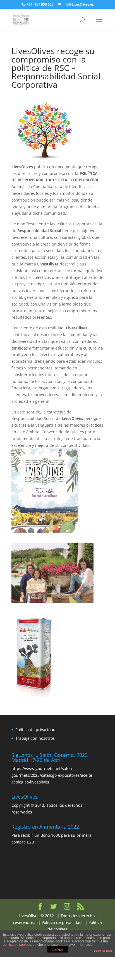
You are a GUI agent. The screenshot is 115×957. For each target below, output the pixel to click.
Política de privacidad (35, 729)
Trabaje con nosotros (35, 738)
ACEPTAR (57, 949)
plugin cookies (103, 950)
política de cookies (17, 945)
